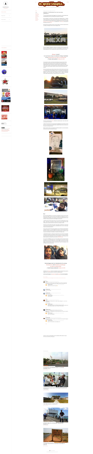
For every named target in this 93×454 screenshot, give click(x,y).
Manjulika (44, 21)
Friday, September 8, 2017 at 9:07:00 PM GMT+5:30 (58, 320)
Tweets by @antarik (3, 47)
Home (39, 7)
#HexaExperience (51, 57)
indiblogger (36, 15)
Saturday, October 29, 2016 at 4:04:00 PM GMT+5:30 (58, 284)
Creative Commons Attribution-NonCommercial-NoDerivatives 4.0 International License (5, 131)
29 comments (46, 425)
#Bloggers (54, 54)
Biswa (53, 120)
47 (3, 116)
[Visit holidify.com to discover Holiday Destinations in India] (4, 74)
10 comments (46, 405)
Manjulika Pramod (48, 309)
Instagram (59, 274)
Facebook (52, 274)
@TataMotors (57, 264)
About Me (41, 7)
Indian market (37, 14)
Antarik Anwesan (50, 284)
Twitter (55, 274)
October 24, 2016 (61, 268)
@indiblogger (62, 264)
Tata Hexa (36, 18)
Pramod (47, 281)
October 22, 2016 (61, 59)
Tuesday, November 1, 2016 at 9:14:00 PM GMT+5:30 (56, 309)
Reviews (36, 17)
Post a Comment (47, 390)
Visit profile (6, 8)
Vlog (49, 7)
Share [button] (44, 390)
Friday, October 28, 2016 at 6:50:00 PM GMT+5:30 (55, 289)
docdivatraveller (48, 317)
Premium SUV (37, 16)
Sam (44, 70)
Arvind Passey (48, 21)
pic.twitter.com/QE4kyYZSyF (55, 266)
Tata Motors (36, 19)
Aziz (59, 21)
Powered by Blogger (53, 450)
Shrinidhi (52, 21)
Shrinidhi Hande (48, 289)
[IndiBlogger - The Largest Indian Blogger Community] (4, 65)
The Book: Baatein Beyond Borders (55, 7)
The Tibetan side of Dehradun (50, 404)
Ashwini (51, 22)
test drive (36, 20)
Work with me (45, 7)
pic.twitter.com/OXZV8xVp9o (60, 57)
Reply (46, 291)
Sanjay (62, 21)
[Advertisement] (55, 344)
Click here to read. (60, 236)
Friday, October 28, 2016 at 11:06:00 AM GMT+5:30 (53, 281)
